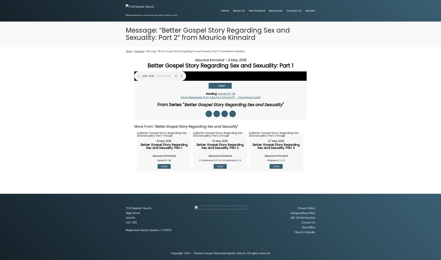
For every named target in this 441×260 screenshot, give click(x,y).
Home (129, 51)
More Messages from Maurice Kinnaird (207, 97)
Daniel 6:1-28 (226, 94)
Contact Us (308, 222)
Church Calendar (304, 232)
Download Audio (249, 97)
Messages (139, 51)
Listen (221, 85)
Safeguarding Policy (302, 213)
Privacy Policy (306, 208)
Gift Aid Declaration (302, 217)
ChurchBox (308, 227)
